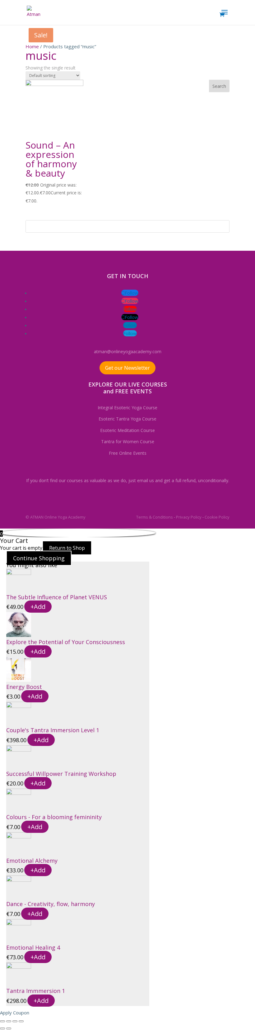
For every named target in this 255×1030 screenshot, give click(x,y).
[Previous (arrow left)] (2, 1028)
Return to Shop (67, 547)
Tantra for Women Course (127, 441)
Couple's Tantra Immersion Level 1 (52, 730)
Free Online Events (127, 453)
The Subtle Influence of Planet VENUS (56, 597)
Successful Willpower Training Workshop (61, 773)
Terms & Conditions (154, 517)
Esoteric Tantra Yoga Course (127, 419)
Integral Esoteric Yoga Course (127, 408)
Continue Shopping (39, 558)
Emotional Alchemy (32, 860)
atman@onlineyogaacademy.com (127, 351)
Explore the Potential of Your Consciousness (65, 642)
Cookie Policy (217, 517)
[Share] (8, 1021)
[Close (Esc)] (2, 1021)
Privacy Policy (189, 517)
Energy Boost (24, 687)
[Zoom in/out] (21, 1021)
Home (32, 46)
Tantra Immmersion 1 (35, 990)
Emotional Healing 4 (33, 947)
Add (37, 606)
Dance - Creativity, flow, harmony (50, 904)
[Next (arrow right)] (8, 1028)
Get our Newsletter (127, 367)
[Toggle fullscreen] (14, 1021)
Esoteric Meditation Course (127, 430)
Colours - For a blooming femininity (54, 817)
